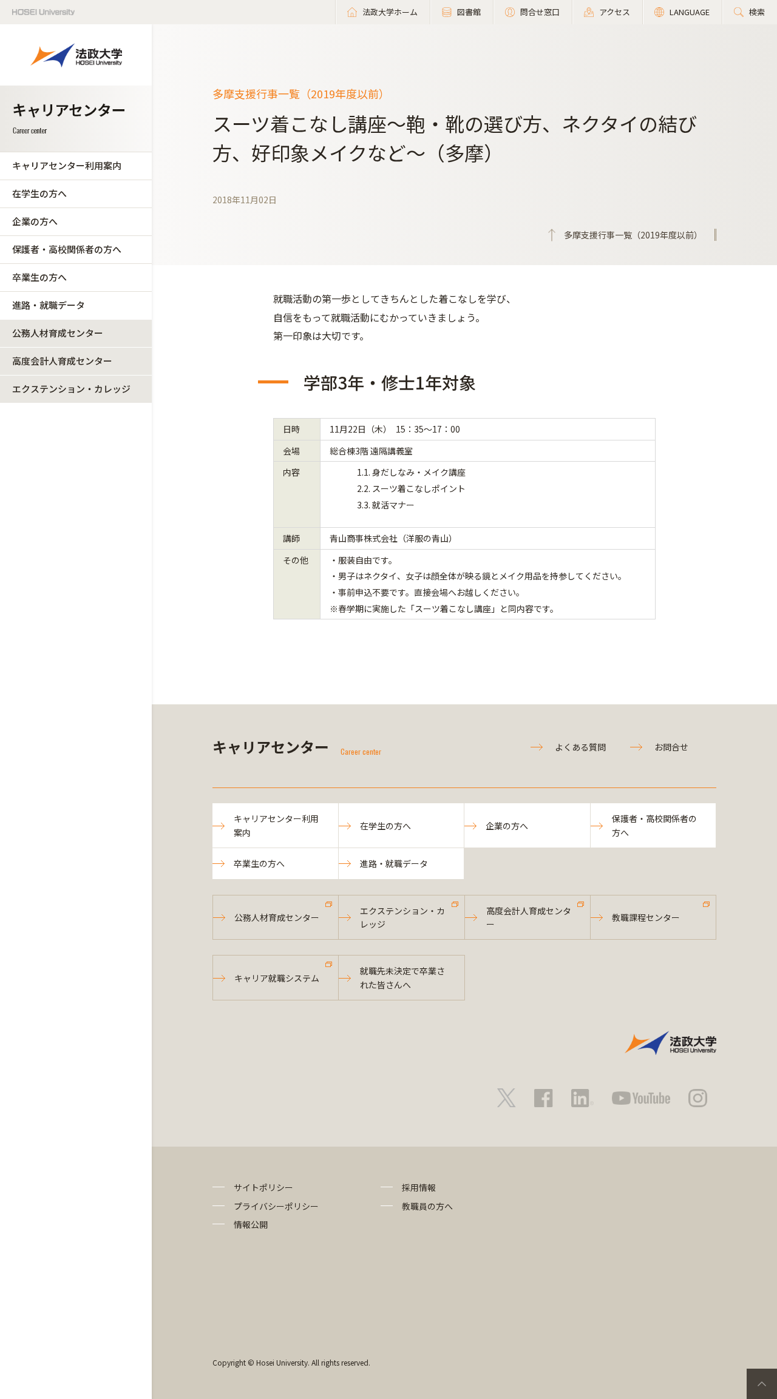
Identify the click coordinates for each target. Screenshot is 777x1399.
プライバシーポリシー (276, 1206)
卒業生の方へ (39, 277)
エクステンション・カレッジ (71, 388)
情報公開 (251, 1224)
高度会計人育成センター (62, 360)
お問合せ (671, 747)
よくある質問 (580, 747)
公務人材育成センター (57, 332)
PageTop (762, 1384)
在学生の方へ (39, 193)
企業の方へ (35, 221)
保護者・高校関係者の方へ (66, 249)
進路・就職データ (48, 304)
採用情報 (419, 1187)
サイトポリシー (263, 1187)
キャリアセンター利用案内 (66, 165)
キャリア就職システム (276, 978)
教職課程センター (646, 917)
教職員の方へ (427, 1206)
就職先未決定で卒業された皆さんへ (402, 977)
